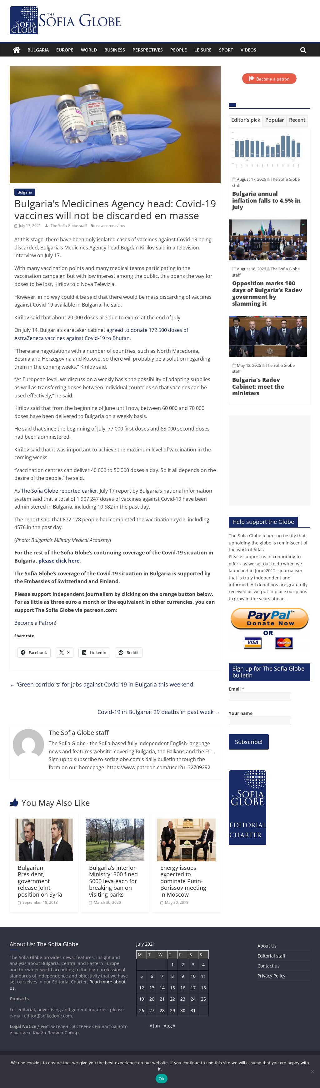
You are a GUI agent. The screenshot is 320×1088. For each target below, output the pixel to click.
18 (203, 988)
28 (162, 1010)
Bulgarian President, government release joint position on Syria (40, 881)
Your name (240, 713)
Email (236, 689)
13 (151, 988)
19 (141, 999)
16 (182, 988)
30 (182, 1010)
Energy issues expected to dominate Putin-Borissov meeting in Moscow (183, 881)
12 (141, 988)
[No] (312, 1071)
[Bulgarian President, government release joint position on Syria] (44, 822)
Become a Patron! (35, 622)
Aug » (169, 1026)
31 (193, 1010)
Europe (64, 50)
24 (193, 999)
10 (193, 976)
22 (172, 999)
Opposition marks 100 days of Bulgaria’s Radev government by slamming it (267, 293)
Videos (248, 50)
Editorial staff (271, 956)
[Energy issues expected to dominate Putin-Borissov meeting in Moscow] (186, 822)
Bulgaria (38, 50)
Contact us (269, 966)
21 (162, 999)
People (178, 50)
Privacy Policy (271, 976)
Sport (226, 50)
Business (114, 50)
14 (162, 988)
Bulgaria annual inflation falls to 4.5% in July (266, 200)
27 (151, 1010)
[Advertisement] (270, 460)
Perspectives (147, 50)
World (89, 50)
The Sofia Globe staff (69, 225)
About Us (267, 946)
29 (172, 1010)
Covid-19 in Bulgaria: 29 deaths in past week (159, 712)
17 (193, 988)
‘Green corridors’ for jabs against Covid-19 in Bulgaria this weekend (101, 684)
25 (203, 999)
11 (203, 976)
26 (141, 1010)
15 (172, 988)
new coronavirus (110, 225)
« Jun (155, 1026)
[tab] (246, 121)
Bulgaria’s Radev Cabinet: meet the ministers (258, 386)
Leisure (203, 50)
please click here (58, 560)
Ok (161, 1078)
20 (151, 999)
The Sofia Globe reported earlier (59, 490)
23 (182, 999)
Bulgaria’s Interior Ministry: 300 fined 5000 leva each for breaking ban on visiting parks (113, 881)
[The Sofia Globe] (17, 50)
